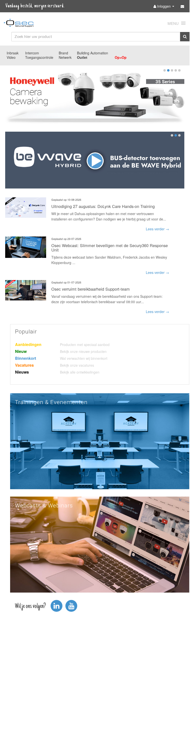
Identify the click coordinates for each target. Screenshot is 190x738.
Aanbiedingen (28, 344)
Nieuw (21, 351)
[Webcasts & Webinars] (99, 544)
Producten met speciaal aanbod (85, 344)
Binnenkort (25, 358)
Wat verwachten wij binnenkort (83, 358)
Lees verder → (157, 228)
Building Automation (92, 53)
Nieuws (22, 372)
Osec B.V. (19, 24)
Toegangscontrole (39, 57)
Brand (63, 53)
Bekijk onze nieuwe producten (83, 351)
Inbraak (13, 53)
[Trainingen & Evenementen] (99, 440)
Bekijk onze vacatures (77, 365)
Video (11, 57)
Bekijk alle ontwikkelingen (79, 372)
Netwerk (65, 57)
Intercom (32, 53)
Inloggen (164, 6)
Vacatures (24, 365)
